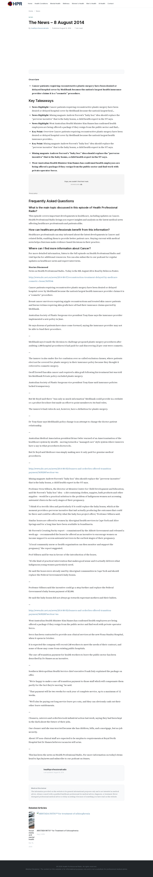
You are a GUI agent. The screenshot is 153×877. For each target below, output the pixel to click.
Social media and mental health (31, 835)
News (38, 11)
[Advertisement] (76, 49)
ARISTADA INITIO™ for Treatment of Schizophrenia (57, 831)
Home (31, 11)
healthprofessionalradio (40, 28)
